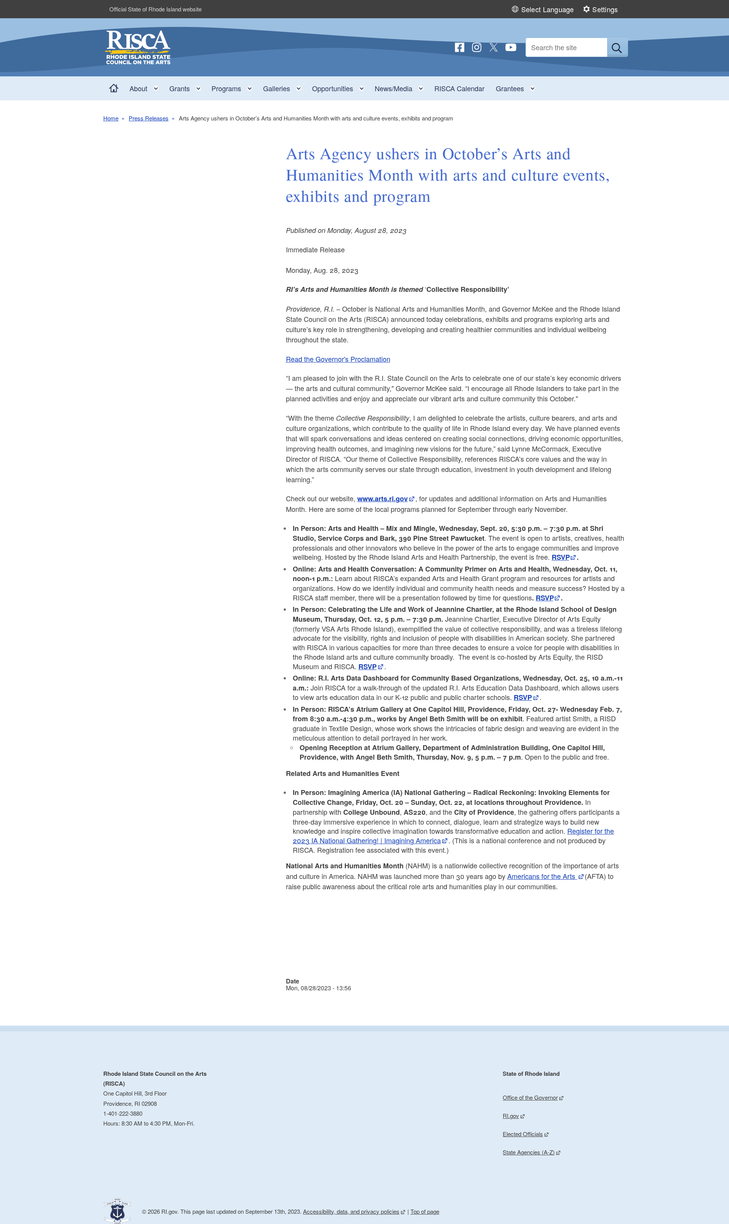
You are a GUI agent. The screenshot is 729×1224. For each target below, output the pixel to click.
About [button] (146, 86)
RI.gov (511, 1115)
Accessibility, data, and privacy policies (351, 1211)
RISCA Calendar (459, 88)
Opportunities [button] (340, 86)
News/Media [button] (401, 86)
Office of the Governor (530, 1097)
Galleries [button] (284, 86)
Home (110, 118)
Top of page (424, 1211)
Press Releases (149, 118)
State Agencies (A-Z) (529, 1152)
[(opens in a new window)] (459, 47)
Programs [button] (234, 86)
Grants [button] (187, 86)
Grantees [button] (518, 86)
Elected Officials (523, 1134)
